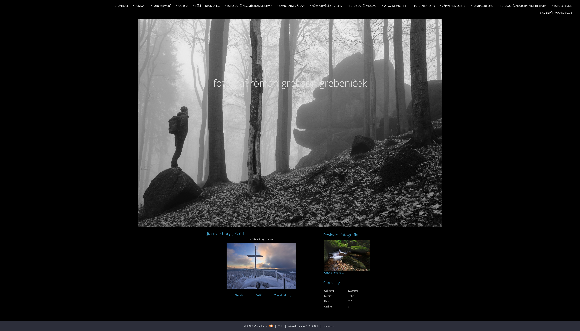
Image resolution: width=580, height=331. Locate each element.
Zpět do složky (282, 295)
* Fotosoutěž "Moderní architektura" (522, 6)
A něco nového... (334, 272)
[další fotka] (310, 266)
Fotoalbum (120, 6)
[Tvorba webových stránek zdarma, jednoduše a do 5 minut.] (271, 325)
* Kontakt (139, 6)
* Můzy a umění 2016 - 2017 (326, 6)
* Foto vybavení (161, 6)
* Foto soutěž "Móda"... (362, 6)
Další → (260, 295)
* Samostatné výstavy (291, 6)
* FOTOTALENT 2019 (423, 6)
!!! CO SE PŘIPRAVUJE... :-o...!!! (556, 12)
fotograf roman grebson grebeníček (290, 82)
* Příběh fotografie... (206, 6)
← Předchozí (238, 295)
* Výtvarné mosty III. (394, 6)
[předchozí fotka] (211, 266)
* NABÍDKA (182, 6)
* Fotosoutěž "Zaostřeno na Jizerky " (248, 6)
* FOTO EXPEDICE (562, 6)
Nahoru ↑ (329, 326)
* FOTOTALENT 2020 (482, 6)
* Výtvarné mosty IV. (453, 6)
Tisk (280, 326)
